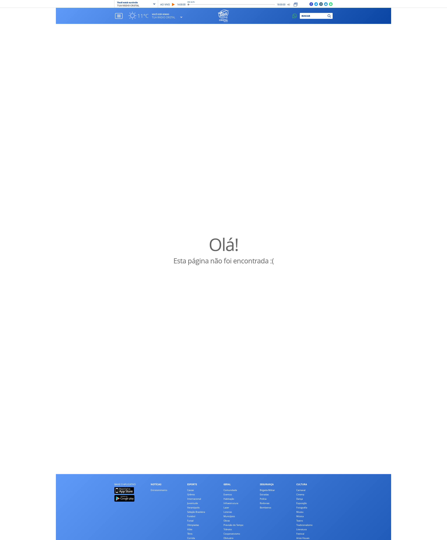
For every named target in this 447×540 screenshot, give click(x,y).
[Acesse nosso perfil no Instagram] (321, 4)
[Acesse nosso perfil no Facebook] (311, 4)
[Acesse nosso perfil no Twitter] (316, 4)
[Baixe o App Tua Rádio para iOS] (326, 4)
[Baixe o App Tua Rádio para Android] (331, 4)
